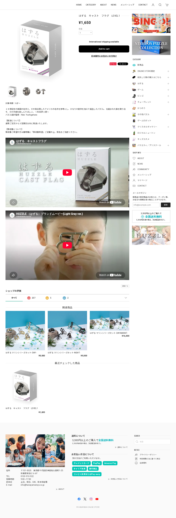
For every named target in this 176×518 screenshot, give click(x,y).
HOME (79, 5)
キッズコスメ (143, 139)
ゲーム (140, 90)
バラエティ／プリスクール (149, 145)
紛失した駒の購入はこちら (149, 77)
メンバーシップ (127, 5)
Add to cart (104, 49)
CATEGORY (91, 5)
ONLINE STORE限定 (146, 71)
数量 (80, 29)
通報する (125, 286)
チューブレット (144, 102)
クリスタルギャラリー (147, 127)
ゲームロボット (144, 120)
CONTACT (143, 5)
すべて (14, 298)
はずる (140, 83)
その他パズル (143, 114)
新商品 (140, 65)
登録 (165, 205)
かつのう (141, 108)
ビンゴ (140, 96)
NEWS (113, 5)
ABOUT (103, 5)
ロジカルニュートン (146, 133)
